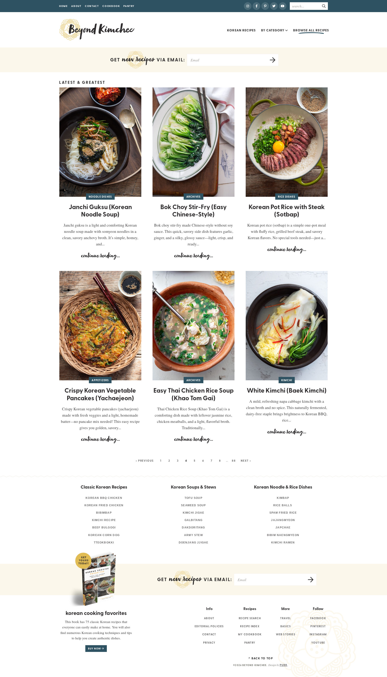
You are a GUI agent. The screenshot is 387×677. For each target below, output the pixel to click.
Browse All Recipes (311, 30)
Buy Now (95, 648)
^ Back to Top (260, 658)
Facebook (318, 618)
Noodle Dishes (100, 197)
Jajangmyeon (283, 520)
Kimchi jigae (193, 512)
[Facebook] (256, 6)
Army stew (193, 535)
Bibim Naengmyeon (283, 535)
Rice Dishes (286, 197)
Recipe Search (250, 618)
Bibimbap (104, 512)
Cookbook (111, 6)
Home (63, 6)
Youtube (318, 643)
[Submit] (324, 6)
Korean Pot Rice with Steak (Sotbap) (287, 210)
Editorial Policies (209, 626)
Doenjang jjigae (194, 542)
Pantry (129, 6)
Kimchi (286, 380)
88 (234, 461)
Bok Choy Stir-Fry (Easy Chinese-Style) (193, 210)
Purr (283, 665)
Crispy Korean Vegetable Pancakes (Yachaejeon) (100, 394)
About (76, 6)
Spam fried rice (283, 512)
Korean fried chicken (104, 505)
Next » (246, 461)
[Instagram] (248, 6)
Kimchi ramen (283, 542)
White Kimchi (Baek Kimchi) (287, 390)
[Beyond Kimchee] (97, 30)
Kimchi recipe (104, 520)
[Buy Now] (93, 579)
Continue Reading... (89, 257)
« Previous (145, 461)
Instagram (318, 634)
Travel (285, 618)
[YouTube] (282, 6)
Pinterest (318, 626)
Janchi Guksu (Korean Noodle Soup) (100, 210)
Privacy (209, 643)
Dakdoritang (193, 527)
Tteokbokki (104, 542)
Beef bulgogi (104, 527)
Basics (285, 626)
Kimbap (283, 498)
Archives (193, 197)
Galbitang (194, 520)
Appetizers (100, 380)
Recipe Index (249, 626)
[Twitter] (274, 6)
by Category (272, 30)
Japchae (282, 527)
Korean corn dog (104, 535)
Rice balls (283, 505)
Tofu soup (193, 498)
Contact (92, 6)
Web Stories (285, 634)
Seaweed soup (193, 505)
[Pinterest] (265, 6)
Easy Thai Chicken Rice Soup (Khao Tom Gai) (193, 394)
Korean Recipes (241, 30)
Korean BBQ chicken (104, 498)
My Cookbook (250, 634)
